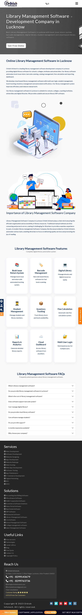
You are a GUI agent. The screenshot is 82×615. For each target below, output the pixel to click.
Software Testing (12, 470)
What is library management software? (21, 386)
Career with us (11, 545)
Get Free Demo (16, 45)
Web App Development (14, 468)
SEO (7, 481)
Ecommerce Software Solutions (16, 504)
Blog (7, 548)
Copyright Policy (12, 556)
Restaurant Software (13, 514)
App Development (12, 459)
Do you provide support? (16, 423)
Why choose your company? (17, 433)
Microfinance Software (14, 498)
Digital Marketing (12, 478)
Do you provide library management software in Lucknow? (28, 391)
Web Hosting (10, 465)
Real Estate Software (13, 509)
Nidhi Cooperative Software (15, 501)
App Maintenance (12, 473)
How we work (11, 539)
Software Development (14, 454)
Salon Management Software (16, 528)
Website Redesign (12, 462)
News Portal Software (13, 506)
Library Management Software (16, 517)
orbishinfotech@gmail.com (16, 587)
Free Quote (10, 550)
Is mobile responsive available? (19, 428)
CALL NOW (47, 612)
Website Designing (12, 457)
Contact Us (10, 553)
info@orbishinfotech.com (16, 584)
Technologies (10, 542)
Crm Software (11, 520)
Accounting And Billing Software (17, 495)
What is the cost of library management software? (25, 396)
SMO (8, 484)
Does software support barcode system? (22, 401)
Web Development (12, 451)
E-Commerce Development (15, 476)
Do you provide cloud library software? (21, 412)
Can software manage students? (19, 417)
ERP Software (10, 512)
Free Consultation (12, 590)
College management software (16, 525)
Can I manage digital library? (18, 407)
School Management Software (16, 522)
